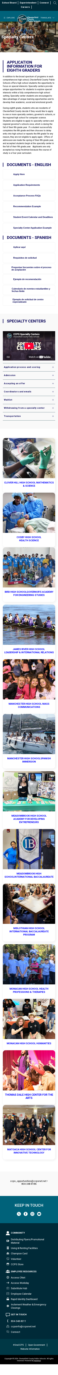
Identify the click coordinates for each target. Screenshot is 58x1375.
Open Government (36, 1345)
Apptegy (37, 1361)
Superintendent (28, 2)
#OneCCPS (18, 1345)
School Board (9, 2)
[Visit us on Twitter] (19, 1215)
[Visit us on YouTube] (39, 1215)
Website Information (30, 1349)
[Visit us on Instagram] (32, 1215)
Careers (25, 7)
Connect (44, 2)
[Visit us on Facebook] (26, 1215)
